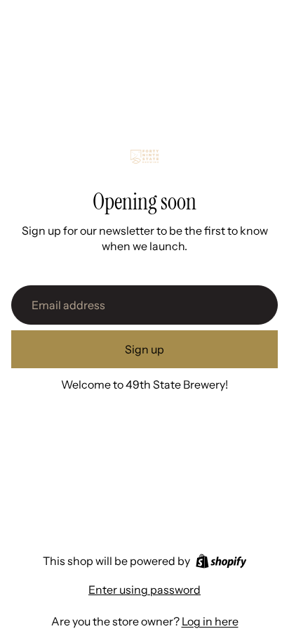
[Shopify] (221, 561)
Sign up (144, 349)
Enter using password (144, 590)
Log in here (210, 621)
